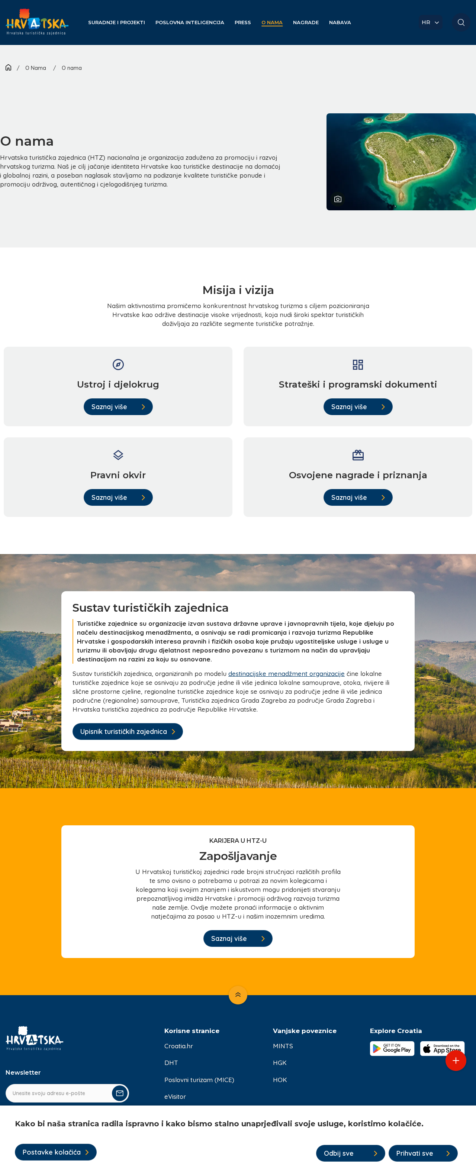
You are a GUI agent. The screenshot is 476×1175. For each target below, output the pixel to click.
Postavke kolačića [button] (52, 1152)
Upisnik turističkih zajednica (123, 731)
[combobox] (431, 22)
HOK (280, 1080)
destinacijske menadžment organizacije (286, 673)
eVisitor (175, 1096)
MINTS (283, 1046)
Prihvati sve (414, 1153)
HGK (280, 1062)
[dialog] (238, 1140)
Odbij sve (339, 1153)
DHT (171, 1062)
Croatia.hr (178, 1046)
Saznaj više (109, 406)
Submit (120, 1093)
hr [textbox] (426, 22)
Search (461, 22)
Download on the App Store (442, 1048)
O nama (72, 68)
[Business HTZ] (37, 26)
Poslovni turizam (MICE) (199, 1080)
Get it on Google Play (392, 1048)
